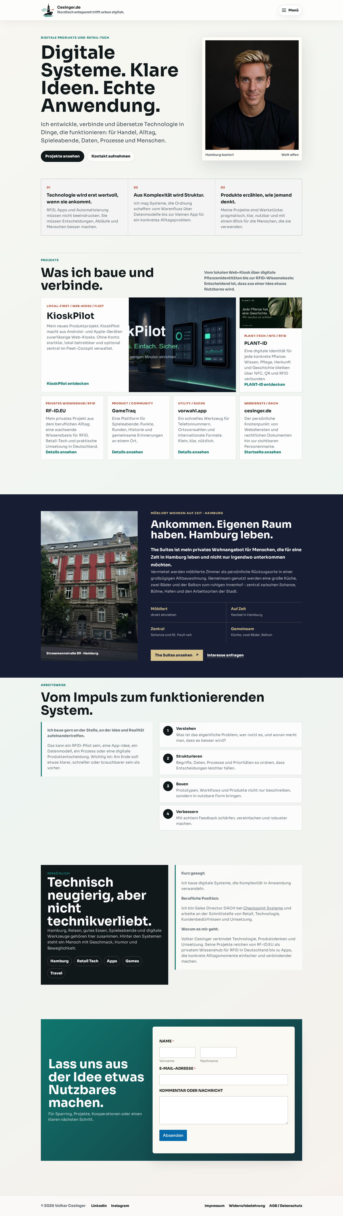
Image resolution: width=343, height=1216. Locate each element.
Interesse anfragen (225, 655)
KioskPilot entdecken (68, 383)
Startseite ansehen (262, 452)
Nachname (209, 1061)
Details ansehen (61, 452)
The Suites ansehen (177, 655)
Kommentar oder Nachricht (191, 1090)
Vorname (166, 1061)
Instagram (120, 1206)
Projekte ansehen (62, 156)
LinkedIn (99, 1206)
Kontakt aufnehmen (110, 156)
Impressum (215, 1206)
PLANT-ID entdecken (264, 384)
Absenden (173, 1135)
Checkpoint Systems (263, 908)
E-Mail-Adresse (177, 1068)
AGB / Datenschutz (285, 1206)
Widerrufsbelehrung (247, 1206)
